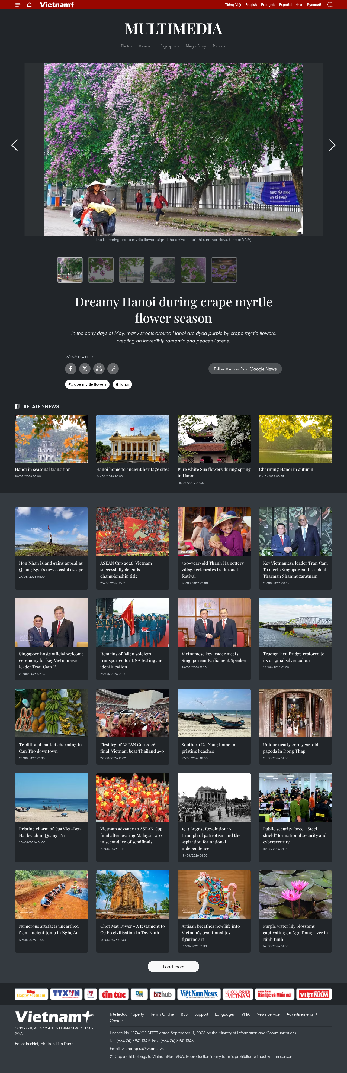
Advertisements (300, 1014)
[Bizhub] (163, 994)
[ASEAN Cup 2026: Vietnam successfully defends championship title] (132, 531)
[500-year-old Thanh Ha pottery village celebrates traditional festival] (214, 531)
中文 (299, 5)
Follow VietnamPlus (230, 368)
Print (99, 368)
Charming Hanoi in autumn (286, 469)
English (251, 4)
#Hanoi (122, 384)
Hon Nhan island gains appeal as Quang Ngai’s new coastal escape (51, 566)
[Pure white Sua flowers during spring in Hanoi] (214, 439)
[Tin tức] (113, 994)
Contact (117, 1020)
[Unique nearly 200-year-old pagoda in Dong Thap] (295, 713)
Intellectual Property (127, 1014)
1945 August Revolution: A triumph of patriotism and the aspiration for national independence (211, 838)
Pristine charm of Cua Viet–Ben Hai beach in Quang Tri (50, 832)
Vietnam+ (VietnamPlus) (58, 5)
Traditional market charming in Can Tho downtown (50, 748)
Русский (314, 5)
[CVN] (238, 994)
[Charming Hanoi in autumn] (295, 439)
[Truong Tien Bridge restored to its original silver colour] (295, 622)
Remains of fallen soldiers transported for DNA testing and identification (132, 660)
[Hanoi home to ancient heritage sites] (132, 439)
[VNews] (90, 994)
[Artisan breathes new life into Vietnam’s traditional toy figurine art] (214, 894)
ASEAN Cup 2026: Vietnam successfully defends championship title (126, 569)
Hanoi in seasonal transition (43, 469)
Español (285, 4)
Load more (173, 966)
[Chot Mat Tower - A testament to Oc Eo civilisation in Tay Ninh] (132, 894)
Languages (225, 1014)
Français (268, 4)
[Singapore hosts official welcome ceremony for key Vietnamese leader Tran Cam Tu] (51, 622)
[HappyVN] (31, 994)
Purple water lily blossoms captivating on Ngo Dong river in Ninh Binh (295, 932)
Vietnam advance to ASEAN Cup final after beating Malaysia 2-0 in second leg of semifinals (131, 835)
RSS (184, 1014)
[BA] (314, 994)
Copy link (113, 368)
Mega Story (196, 46)
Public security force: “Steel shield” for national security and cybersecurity (294, 835)
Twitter (85, 368)
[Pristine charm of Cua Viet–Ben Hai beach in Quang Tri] (51, 797)
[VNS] (199, 994)
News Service (268, 1014)
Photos (126, 46)
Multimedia (173, 28)
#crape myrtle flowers (87, 384)
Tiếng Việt (233, 4)
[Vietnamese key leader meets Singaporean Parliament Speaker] (214, 622)
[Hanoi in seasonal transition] (51, 439)
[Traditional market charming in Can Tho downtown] (51, 713)
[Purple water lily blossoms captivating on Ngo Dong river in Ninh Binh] (295, 894)
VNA (246, 1014)
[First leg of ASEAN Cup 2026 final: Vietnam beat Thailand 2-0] (132, 713)
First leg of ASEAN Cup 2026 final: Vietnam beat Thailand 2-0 (132, 748)
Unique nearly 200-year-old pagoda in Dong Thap (290, 748)
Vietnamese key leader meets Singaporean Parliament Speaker (214, 657)
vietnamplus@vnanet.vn (143, 1048)
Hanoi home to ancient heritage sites (132, 469)
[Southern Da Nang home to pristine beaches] (214, 713)
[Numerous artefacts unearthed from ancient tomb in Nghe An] (51, 894)
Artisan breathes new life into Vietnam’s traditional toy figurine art (211, 932)
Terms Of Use (162, 1014)
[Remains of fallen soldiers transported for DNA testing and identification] (132, 622)
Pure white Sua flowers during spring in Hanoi (214, 472)
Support (201, 1014)
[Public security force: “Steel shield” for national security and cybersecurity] (295, 797)
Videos (144, 46)
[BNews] (139, 994)
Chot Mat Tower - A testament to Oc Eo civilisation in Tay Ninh (132, 929)
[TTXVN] (66, 994)
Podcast (219, 46)
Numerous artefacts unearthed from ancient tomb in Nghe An (49, 929)
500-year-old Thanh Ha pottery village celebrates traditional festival (213, 569)
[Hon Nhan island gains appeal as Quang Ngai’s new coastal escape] (51, 531)
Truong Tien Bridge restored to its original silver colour (293, 657)
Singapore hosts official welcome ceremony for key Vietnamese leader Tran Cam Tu (51, 660)
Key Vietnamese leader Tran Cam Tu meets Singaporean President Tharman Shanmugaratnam (295, 569)
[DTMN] (275, 994)
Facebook (70, 368)
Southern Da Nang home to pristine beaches (208, 748)
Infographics (168, 46)
